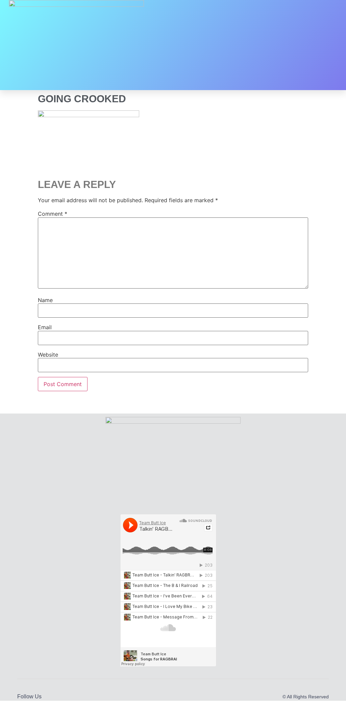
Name (45, 300)
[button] (254, 45)
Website (48, 354)
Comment (52, 213)
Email (45, 327)
